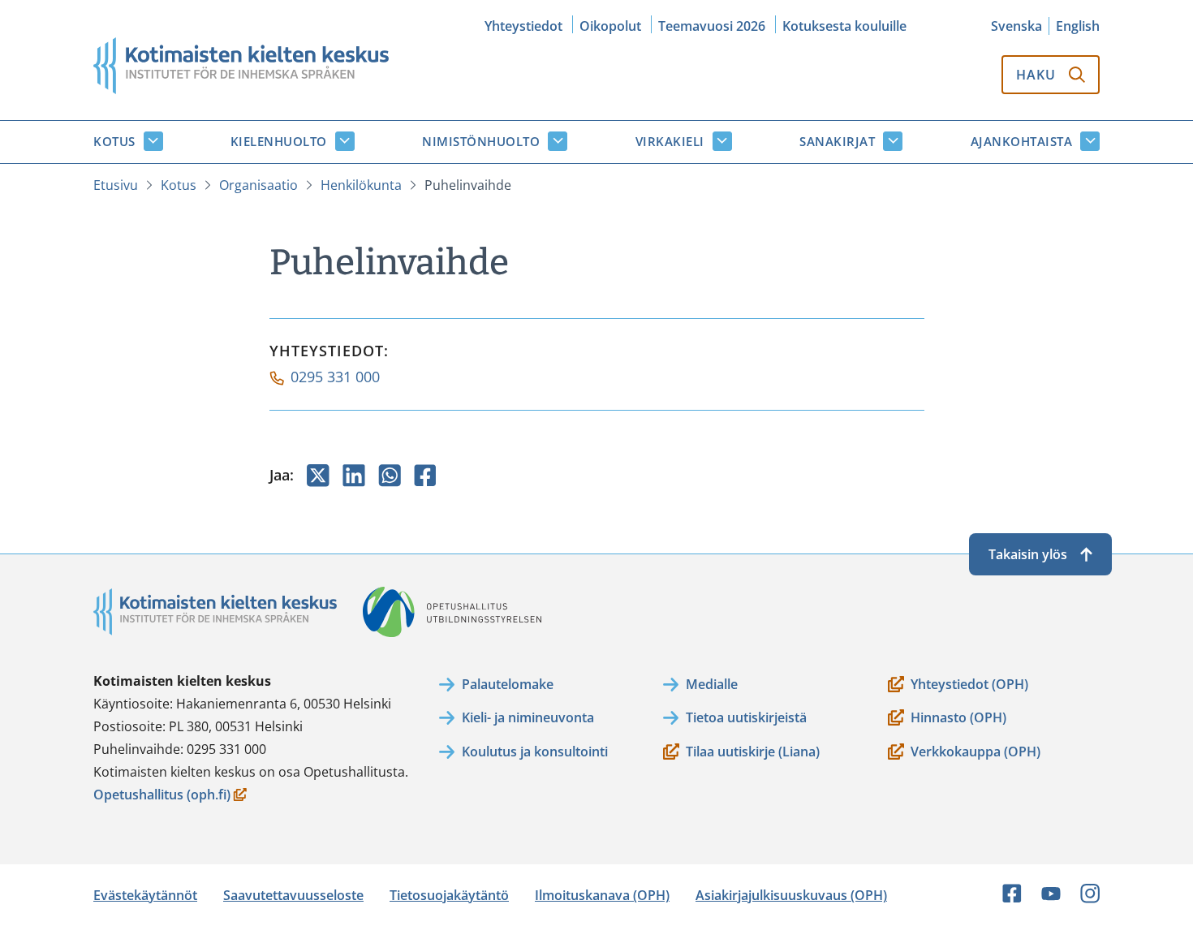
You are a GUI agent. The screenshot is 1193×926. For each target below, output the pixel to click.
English (1078, 26)
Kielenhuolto (278, 141)
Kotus (114, 141)
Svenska (1016, 26)
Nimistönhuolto (481, 141)
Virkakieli (669, 141)
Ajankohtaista (1022, 141)
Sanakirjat (837, 141)
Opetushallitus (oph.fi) (161, 796)
